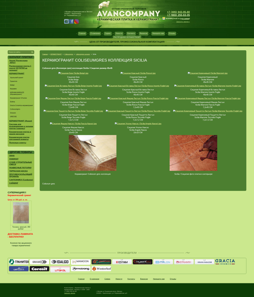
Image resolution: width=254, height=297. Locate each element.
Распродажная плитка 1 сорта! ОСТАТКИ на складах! (20, 68)
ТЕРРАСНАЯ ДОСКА (18, 171)
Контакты (131, 33)
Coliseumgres (68, 54)
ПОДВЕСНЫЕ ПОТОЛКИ (20, 168)
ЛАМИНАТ (14, 159)
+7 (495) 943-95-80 (178, 11)
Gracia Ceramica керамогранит (21, 105)
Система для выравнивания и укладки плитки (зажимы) (21, 126)
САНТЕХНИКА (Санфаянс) (21, 180)
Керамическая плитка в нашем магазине (20, 133)
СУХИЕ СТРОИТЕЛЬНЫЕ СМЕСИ (20, 163)
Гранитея (13, 81)
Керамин (13, 89)
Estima (12, 102)
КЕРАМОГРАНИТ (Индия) (20, 121)
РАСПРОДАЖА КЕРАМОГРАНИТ (127, 37)
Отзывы (172, 33)
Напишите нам (158, 33)
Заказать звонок (69, 293)
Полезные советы (17, 143)
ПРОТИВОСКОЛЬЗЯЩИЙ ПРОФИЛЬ (20, 175)
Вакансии (143, 33)
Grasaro (13, 113)
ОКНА (12, 156)
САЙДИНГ (13, 183)
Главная (82, 33)
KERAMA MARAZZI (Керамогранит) (17, 93)
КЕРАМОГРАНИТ (56, 54)
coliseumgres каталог (83, 54)
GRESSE (13, 117)
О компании (95, 33)
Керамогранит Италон (18, 98)
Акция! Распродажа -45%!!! (18, 61)
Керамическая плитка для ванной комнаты (19, 138)
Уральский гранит (16, 78)
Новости (119, 33)
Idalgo (12, 85)
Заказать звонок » (183, 22)
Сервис (108, 33)
